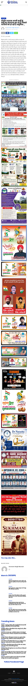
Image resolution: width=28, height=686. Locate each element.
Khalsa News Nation (15, 678)
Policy (18, 673)
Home (9, 673)
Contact (14, 673)
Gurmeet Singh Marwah (13, 27)
